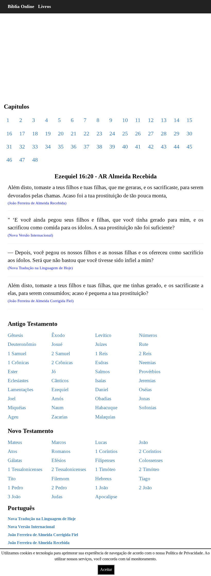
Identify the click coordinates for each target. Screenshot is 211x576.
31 (9, 146)
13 (163, 120)
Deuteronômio (22, 344)
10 (125, 120)
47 (22, 159)
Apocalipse (106, 496)
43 (163, 146)
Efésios (58, 460)
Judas (56, 496)
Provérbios (149, 371)
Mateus (15, 442)
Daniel (101, 389)
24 (112, 133)
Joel (11, 398)
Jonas (144, 398)
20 (61, 133)
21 (73, 133)
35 (61, 146)
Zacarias (59, 417)
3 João (14, 496)
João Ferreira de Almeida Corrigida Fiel (43, 535)
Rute (143, 344)
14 (176, 120)
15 (189, 120)
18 (35, 133)
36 (73, 146)
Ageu (13, 417)
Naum (57, 407)
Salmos (102, 371)
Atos (12, 451)
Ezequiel (59, 389)
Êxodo (58, 335)
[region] (105, 54)
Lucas (101, 442)
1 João (101, 487)
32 (22, 146)
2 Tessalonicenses (68, 469)
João (143, 442)
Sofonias (147, 407)
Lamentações (20, 389)
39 (112, 146)
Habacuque (106, 407)
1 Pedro (15, 487)
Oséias (145, 389)
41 (138, 146)
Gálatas (15, 460)
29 (176, 133)
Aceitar (106, 569)
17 (22, 133)
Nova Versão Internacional (31, 527)
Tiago (144, 478)
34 (48, 146)
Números (148, 335)
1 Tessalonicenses (25, 469)
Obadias (103, 398)
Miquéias (17, 407)
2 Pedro (59, 487)
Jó (53, 371)
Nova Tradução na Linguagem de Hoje (42, 519)
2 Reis (145, 353)
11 (137, 120)
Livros (44, 6)
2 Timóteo (149, 469)
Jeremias (147, 380)
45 (189, 146)
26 (138, 133)
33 (35, 146)
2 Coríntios (150, 451)
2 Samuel (60, 353)
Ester (12, 371)
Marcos (58, 442)
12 (151, 120)
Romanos (60, 451)
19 (48, 133)
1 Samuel (17, 353)
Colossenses (151, 460)
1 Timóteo (105, 469)
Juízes (101, 344)
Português (21, 508)
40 (125, 146)
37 (86, 146)
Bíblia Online (21, 6)
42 (151, 146)
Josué (56, 344)
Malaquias (105, 417)
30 (189, 133)
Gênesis (15, 335)
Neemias (147, 362)
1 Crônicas (18, 362)
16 (9, 133)
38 (99, 146)
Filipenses (105, 460)
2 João (145, 487)
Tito (12, 478)
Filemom (60, 478)
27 (151, 133)
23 (99, 133)
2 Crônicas (62, 362)
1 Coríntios (106, 451)
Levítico (103, 335)
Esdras (101, 362)
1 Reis (101, 353)
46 (9, 159)
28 (163, 133)
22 (86, 133)
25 (125, 133)
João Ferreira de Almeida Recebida (38, 542)
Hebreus (103, 478)
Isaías (100, 380)
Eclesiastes (18, 380)
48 (35, 159)
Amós (57, 398)
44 (176, 146)
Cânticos (59, 380)
